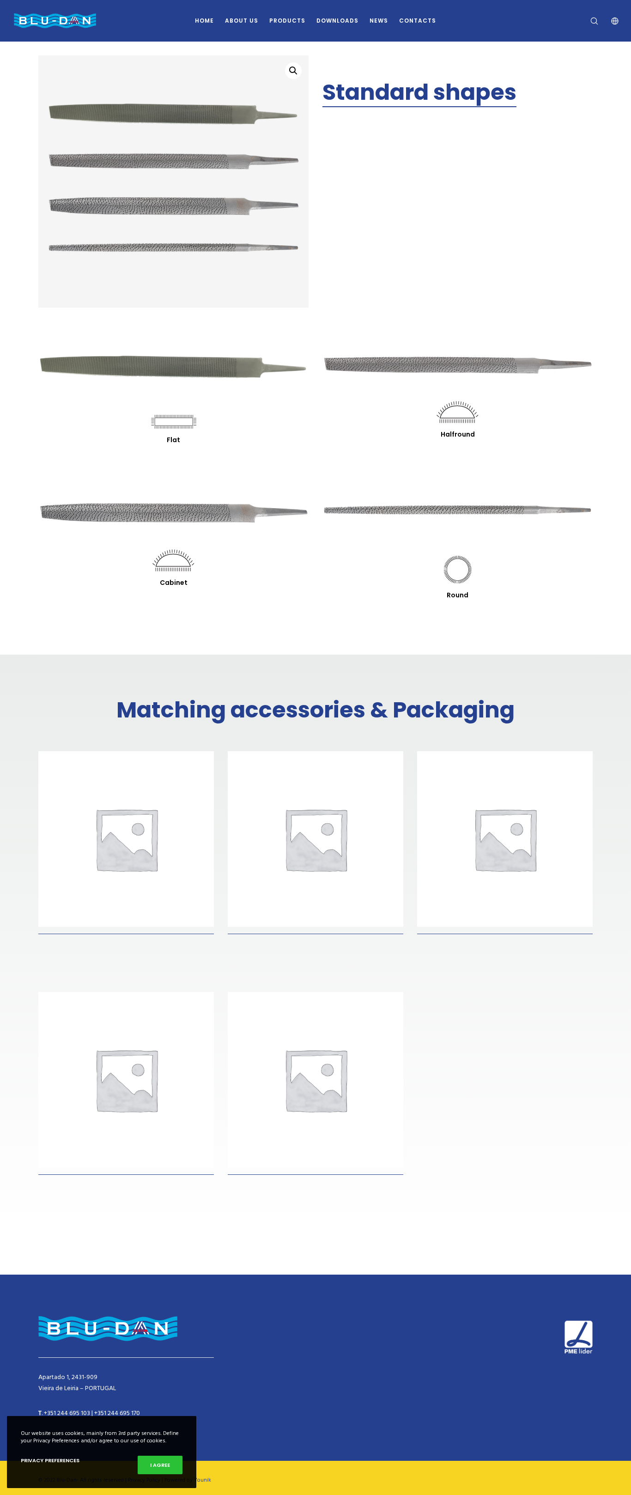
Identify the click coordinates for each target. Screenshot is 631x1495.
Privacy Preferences (50, 1460)
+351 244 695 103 (67, 1413)
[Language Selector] (609, 21)
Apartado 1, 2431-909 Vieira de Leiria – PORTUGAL (77, 1382)
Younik (202, 1480)
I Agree (160, 1465)
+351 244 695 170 (117, 1413)
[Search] (588, 21)
